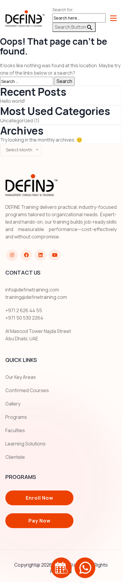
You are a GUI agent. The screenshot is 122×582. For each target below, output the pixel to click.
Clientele (15, 457)
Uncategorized (16, 120)
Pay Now (39, 520)
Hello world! (12, 101)
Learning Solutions (25, 443)
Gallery (12, 403)
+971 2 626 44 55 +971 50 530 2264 (24, 314)
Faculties (15, 430)
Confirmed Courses (27, 390)
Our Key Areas (20, 377)
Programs (16, 417)
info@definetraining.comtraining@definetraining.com (36, 293)
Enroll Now (39, 498)
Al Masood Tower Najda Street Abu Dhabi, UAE (38, 335)
